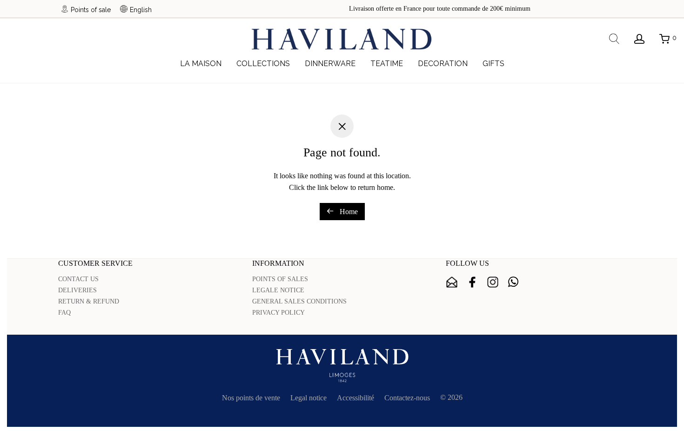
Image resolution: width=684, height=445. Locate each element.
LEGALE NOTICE (278, 290)
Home (348, 212)
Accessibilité (355, 398)
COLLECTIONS (263, 63)
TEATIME (386, 63)
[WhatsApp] (513, 282)
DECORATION (443, 63)
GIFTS (493, 63)
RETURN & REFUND (88, 301)
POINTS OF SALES (280, 279)
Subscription (452, 282)
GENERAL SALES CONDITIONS (299, 301)
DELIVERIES (77, 290)
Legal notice (308, 398)
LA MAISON (200, 63)
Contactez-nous (407, 398)
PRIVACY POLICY (278, 312)
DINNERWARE (330, 63)
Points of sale (91, 9)
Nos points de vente (251, 398)
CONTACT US (78, 279)
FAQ (64, 312)
